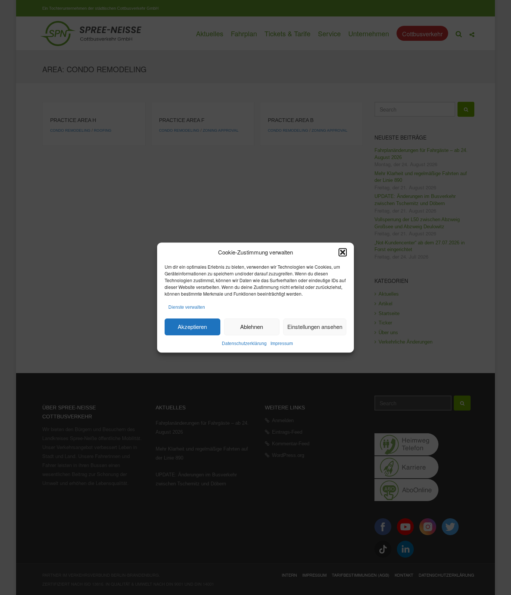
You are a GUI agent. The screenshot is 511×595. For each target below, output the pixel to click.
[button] (342, 252)
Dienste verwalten (186, 307)
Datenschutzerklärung (244, 343)
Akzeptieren (192, 326)
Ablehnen (251, 326)
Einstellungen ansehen (314, 326)
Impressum (281, 343)
